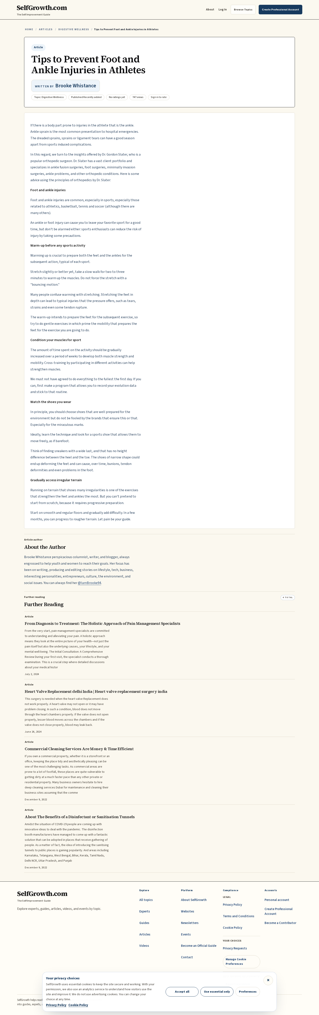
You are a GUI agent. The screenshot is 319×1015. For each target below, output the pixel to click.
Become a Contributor (280, 923)
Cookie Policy (232, 927)
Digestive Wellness (73, 29)
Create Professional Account (279, 911)
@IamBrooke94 (89, 582)
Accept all (182, 991)
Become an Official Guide (198, 946)
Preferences (248, 991)
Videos (144, 946)
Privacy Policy (232, 904)
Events (186, 934)
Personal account (277, 900)
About (210, 9)
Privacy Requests (235, 948)
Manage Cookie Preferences (236, 961)
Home (29, 29)
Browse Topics (243, 10)
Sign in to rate (159, 97)
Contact (187, 957)
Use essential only (217, 991)
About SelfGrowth (194, 900)
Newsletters (190, 923)
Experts (144, 911)
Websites (187, 911)
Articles (46, 29)
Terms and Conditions (238, 916)
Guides (144, 923)
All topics (146, 900)
